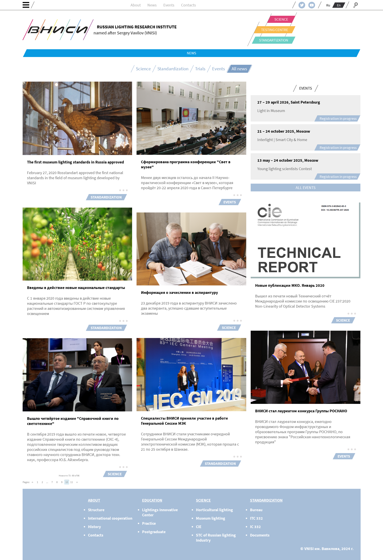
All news (239, 69)
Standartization (273, 40)
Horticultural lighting (214, 509)
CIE (198, 526)
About (136, 5)
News (152, 5)
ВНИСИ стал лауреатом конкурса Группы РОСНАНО (301, 410)
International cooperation (110, 518)
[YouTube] (311, 5)
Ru (328, 5)
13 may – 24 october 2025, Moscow (287, 160)
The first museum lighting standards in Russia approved (75, 162)
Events (168, 5)
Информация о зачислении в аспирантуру (179, 292)
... (47, 482)
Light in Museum (271, 110)
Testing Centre (274, 29)
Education (152, 500)
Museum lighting (210, 518)
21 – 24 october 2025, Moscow (283, 131)
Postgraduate (154, 531)
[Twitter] (301, 5)
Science (281, 19)
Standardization (172, 69)
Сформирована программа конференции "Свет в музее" (186, 164)
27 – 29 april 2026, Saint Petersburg (288, 102)
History (94, 526)
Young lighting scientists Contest (284, 168)
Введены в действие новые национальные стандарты (76, 287)
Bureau (256, 509)
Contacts (188, 5)
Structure (96, 509)
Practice (149, 523)
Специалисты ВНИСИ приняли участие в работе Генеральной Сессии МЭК (184, 421)
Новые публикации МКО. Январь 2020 (289, 285)
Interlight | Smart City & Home (282, 139)
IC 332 (255, 526)
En (339, 5)
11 (71, 482)
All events (306, 187)
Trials (200, 69)
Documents (260, 535)
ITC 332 (256, 518)
